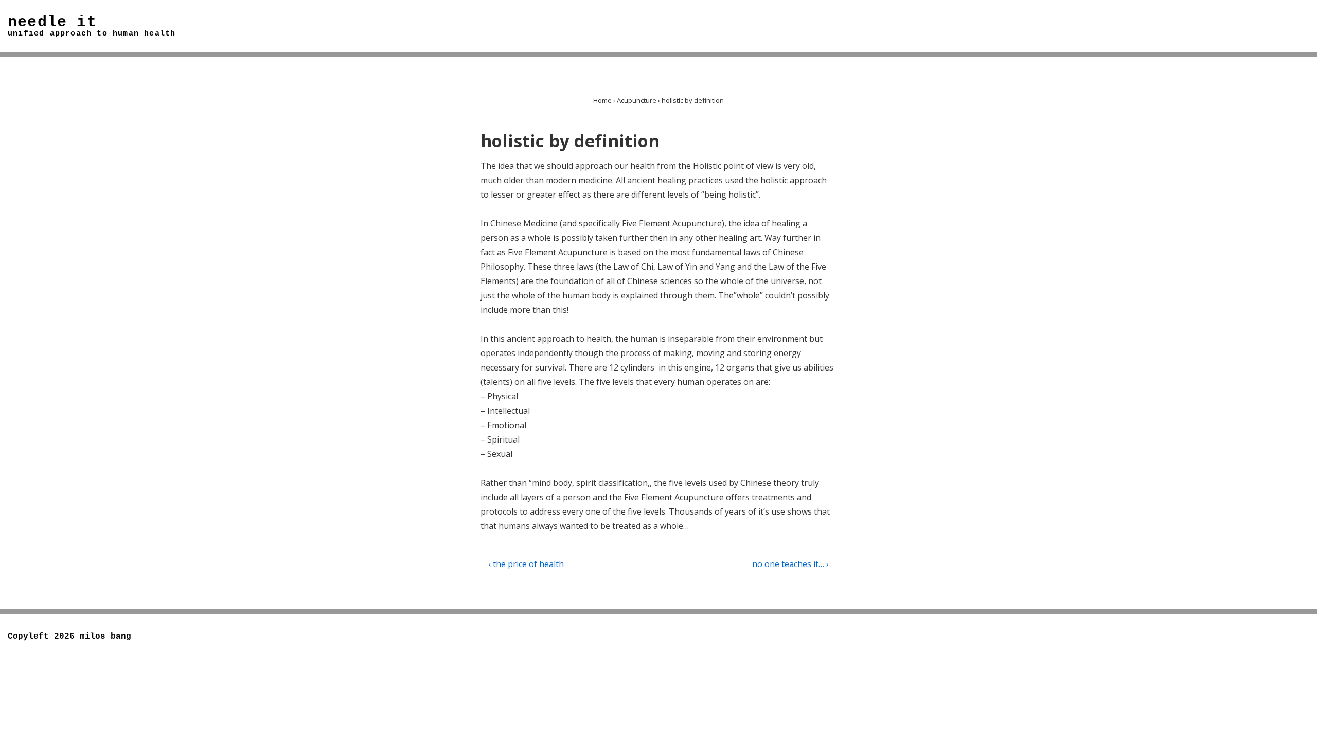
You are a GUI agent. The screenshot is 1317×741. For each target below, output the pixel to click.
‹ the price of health (526, 564)
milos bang (105, 636)
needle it (52, 22)
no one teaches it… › (790, 564)
